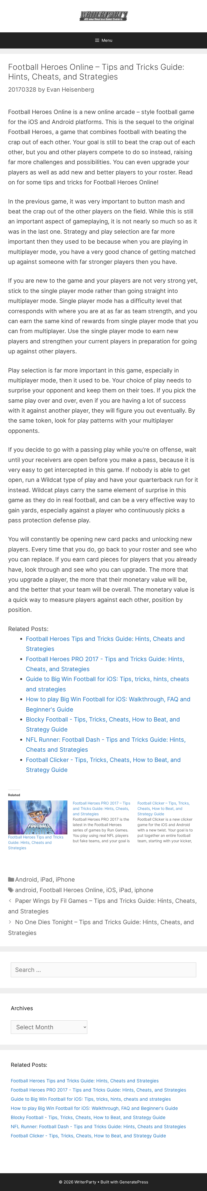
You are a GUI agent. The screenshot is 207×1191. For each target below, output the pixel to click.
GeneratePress (133, 1182)
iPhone (65, 879)
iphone (143, 889)
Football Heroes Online (71, 889)
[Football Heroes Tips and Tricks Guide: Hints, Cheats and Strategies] (37, 817)
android (25, 889)
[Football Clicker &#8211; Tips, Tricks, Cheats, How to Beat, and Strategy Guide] (169, 822)
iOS (111, 889)
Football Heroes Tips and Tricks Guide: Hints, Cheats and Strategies (35, 842)
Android (26, 879)
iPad (46, 879)
